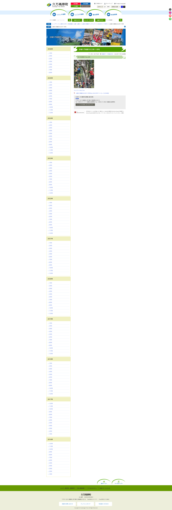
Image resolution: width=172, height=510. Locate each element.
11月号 (105, 24)
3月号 (50, 58)
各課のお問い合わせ (67, 504)
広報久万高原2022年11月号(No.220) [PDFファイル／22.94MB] (92, 93)
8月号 (50, 72)
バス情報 (76, 6)
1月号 (50, 53)
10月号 (51, 107)
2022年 (100, 24)
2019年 (50, 319)
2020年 (50, 278)
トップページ (55, 24)
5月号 (50, 64)
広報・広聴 (76, 24)
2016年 (50, 439)
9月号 (50, 104)
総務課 (77, 98)
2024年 (50, 118)
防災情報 (76, 3)
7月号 (50, 69)
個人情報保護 (81, 488)
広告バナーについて (105, 488)
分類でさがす (63, 24)
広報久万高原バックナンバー (89, 24)
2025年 (50, 78)
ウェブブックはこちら (79, 90)
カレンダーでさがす (88, 20)
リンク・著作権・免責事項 (67, 488)
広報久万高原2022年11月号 (59, 26)
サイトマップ (109, 3)
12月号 (51, 112)
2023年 (50, 158)
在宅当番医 (85, 3)
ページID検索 (109, 20)
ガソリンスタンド (86, 6)
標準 (108, 6)
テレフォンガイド (85, 504)
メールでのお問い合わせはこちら (85, 104)
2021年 (50, 238)
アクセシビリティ (92, 488)
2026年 (50, 49)
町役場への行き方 (104, 504)
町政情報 (70, 24)
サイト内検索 (53, 20)
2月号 (50, 55)
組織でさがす (100, 20)
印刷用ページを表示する (107, 54)
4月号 (50, 61)
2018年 (50, 359)
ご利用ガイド (99, 3)
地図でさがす (77, 20)
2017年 (50, 399)
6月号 (50, 67)
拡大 (105, 6)
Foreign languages (121, 3)
